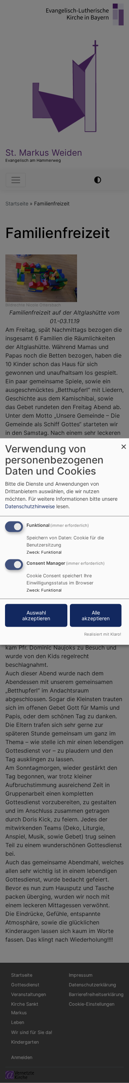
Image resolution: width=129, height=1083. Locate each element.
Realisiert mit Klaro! (102, 633)
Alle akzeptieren (96, 615)
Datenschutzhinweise (30, 506)
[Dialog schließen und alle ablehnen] (123, 442)
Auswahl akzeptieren (36, 615)
